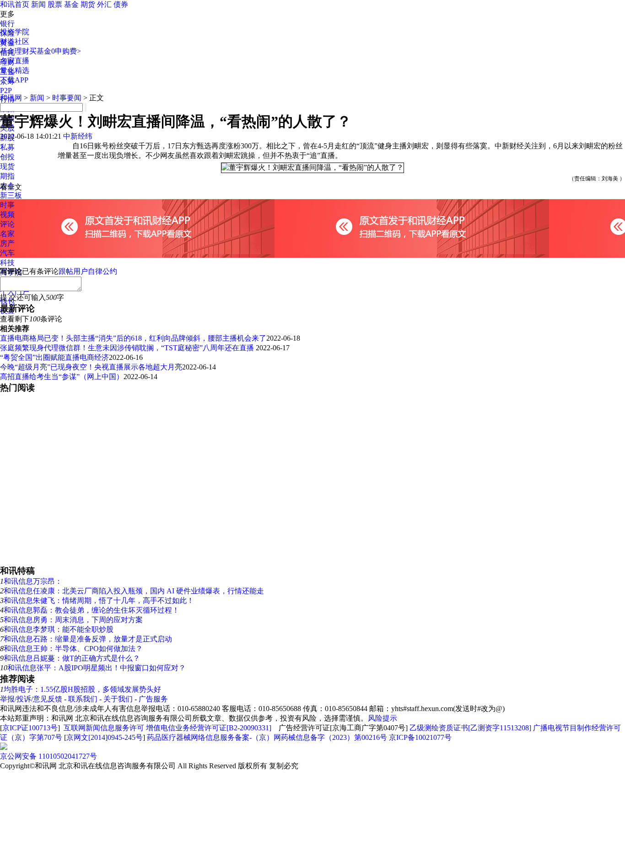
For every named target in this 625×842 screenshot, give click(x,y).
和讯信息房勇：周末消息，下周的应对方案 (73, 620)
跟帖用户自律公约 (88, 271)
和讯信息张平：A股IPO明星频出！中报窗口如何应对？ (96, 668)
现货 (7, 166)
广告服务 (153, 699)
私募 (7, 147)
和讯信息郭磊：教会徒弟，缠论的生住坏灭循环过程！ (91, 610)
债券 (120, 4)
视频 (7, 214)
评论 (7, 224)
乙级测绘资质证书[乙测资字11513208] (470, 728)
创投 (7, 157)
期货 (88, 4)
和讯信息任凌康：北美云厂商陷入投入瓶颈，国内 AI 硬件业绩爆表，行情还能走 (134, 591)
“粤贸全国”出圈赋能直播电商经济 (54, 357)
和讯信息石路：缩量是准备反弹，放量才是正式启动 (88, 639)
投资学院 (14, 32)
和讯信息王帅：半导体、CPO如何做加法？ (73, 648)
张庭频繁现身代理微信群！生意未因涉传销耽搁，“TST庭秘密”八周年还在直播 (128, 348)
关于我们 (118, 699)
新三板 (11, 195)
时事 (7, 205)
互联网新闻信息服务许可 (104, 728)
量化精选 (14, 70)
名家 (7, 234)
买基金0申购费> (55, 51)
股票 (55, 4)
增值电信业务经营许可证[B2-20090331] (208, 728)
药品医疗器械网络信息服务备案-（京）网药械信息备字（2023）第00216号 (267, 737)
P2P (6, 90)
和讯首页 (14, 4)
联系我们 (82, 699)
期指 (7, 176)
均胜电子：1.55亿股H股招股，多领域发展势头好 (82, 689)
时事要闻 (66, 98)
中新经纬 (77, 136)
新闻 (38, 4)
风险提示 (382, 718)
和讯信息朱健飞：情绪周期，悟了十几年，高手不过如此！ (99, 600)
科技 (7, 262)
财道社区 (14, 41)
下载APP (14, 80)
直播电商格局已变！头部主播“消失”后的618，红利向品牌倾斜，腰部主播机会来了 (133, 338)
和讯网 (11, 98)
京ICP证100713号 (30, 728)
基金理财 (14, 51)
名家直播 (14, 61)
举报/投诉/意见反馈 (31, 699)
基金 (71, 4)
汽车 (7, 253)
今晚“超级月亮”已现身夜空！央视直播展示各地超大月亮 (91, 367)
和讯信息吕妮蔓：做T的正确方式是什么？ (72, 658)
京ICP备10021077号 (420, 737)
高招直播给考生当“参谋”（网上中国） (62, 376)
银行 (7, 23)
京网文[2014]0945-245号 (104, 737)
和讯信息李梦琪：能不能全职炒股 (58, 629)
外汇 (104, 4)
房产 (7, 243)
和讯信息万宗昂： (33, 581)
